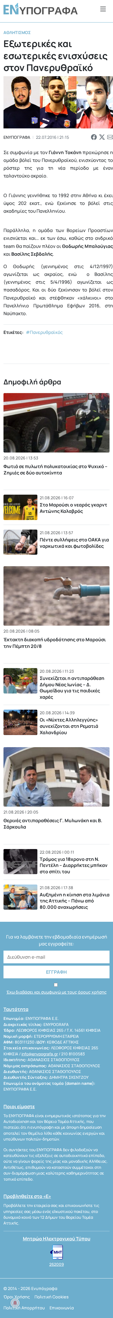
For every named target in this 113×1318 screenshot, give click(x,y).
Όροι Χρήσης (16, 1297)
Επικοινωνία (62, 1307)
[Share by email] (110, 137)
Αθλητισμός (17, 32)
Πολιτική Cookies (51, 1297)
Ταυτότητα (15, 1009)
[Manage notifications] (15, 1303)
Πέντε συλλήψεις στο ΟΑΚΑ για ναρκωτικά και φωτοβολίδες (74, 542)
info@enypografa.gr (39, 1054)
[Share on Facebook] (94, 137)
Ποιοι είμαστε (19, 1106)
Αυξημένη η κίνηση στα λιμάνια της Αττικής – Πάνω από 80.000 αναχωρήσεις (75, 900)
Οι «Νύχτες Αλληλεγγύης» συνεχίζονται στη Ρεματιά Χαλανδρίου (69, 726)
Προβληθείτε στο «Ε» (27, 1196)
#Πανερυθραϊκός (44, 332)
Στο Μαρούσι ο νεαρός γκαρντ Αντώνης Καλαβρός (73, 508)
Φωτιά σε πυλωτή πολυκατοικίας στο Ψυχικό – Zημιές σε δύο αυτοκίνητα (55, 469)
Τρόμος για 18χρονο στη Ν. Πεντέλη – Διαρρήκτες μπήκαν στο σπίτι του (73, 865)
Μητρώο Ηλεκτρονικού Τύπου (56, 1238)
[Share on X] (102, 137)
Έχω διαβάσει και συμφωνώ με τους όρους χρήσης (56, 992)
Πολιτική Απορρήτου (24, 1307)
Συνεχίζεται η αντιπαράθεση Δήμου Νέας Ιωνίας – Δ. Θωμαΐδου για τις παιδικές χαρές (72, 687)
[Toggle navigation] (103, 8)
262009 (56, 1264)
